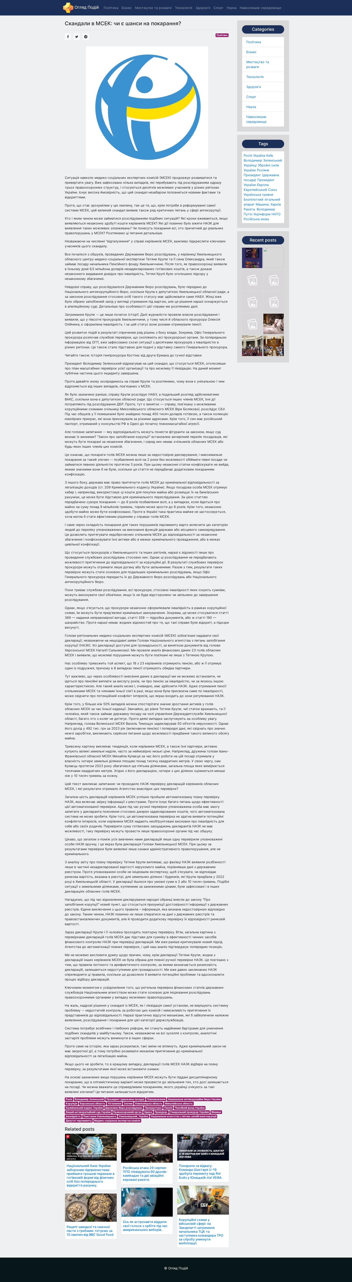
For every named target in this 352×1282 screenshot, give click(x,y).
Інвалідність (73, 1116)
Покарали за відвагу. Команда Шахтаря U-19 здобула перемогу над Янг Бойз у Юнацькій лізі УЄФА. (200, 1172)
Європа (263, 185)
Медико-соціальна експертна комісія (117, 1120)
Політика (253, 42)
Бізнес (251, 52)
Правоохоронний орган (127, 1112)
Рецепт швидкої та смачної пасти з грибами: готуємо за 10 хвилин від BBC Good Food (90, 1231)
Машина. (263, 204)
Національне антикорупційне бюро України (194, 1099)
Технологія (255, 77)
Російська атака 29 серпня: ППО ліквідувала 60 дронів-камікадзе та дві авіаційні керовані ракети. (145, 1174)
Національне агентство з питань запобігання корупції (183, 1116)
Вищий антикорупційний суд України (88, 1112)
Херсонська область (92, 1103)
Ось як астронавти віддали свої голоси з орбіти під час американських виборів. (145, 1225)
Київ (269, 155)
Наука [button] (231, 8)
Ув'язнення (114, 1103)
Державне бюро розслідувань (123, 1107)
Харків (276, 204)
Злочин (128, 1103)
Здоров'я (253, 87)
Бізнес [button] (127, 8)
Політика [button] (111, 8)
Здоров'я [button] (203, 8)
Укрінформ (262, 214)
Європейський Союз (260, 190)
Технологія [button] (183, 8)
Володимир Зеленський (263, 160)
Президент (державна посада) (125, 1099)
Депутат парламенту (79, 1120)
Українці (250, 165)
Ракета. (250, 209)
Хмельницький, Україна (133, 1116)
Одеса (148, 1112)
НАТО (276, 214)
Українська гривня (258, 194)
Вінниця (216, 1112)
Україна (259, 155)
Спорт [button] (218, 8)
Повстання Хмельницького (99, 1116)
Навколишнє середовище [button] (260, 8)
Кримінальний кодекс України (84, 1107)
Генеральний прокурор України (189, 1112)
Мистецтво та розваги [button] (153, 8)
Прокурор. (161, 1112)
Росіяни (263, 170)
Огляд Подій (86, 7)
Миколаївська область (179, 1103)
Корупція (71, 1103)
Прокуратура (153, 1107)
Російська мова (256, 219)
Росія (248, 155)
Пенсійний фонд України (190, 1107)
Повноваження (156, 1099)
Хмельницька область (148, 1103)
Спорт (251, 97)
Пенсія (168, 1107)
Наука (251, 107)
